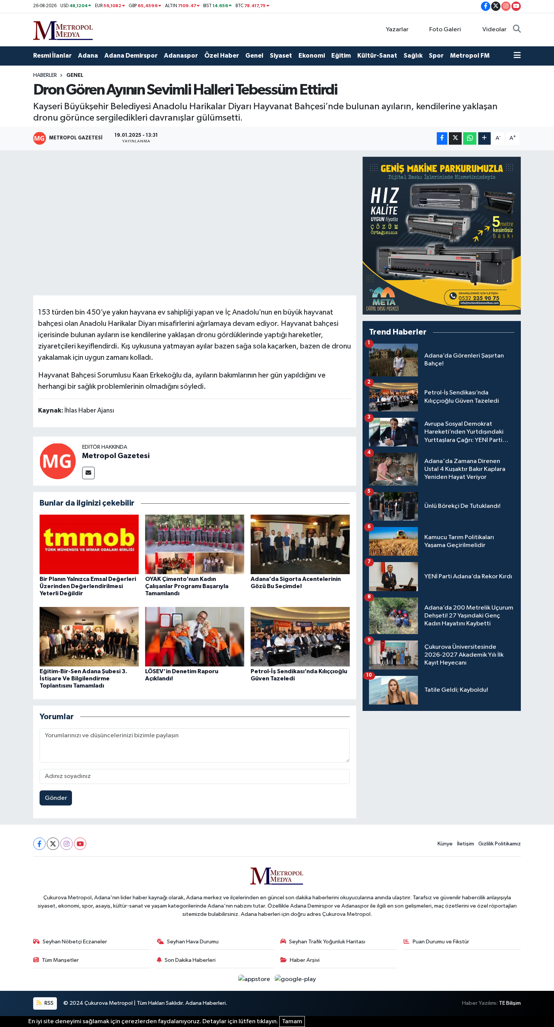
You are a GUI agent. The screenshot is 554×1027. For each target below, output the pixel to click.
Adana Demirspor (131, 55)
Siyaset (281, 55)
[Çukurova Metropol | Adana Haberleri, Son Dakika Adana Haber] (63, 29)
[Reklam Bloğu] (442, 235)
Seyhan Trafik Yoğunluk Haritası (327, 941)
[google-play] (295, 979)
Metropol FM (470, 55)
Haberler (45, 75)
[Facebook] (39, 843)
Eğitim (341, 55)
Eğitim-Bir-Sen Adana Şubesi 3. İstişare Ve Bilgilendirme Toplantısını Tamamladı (83, 678)
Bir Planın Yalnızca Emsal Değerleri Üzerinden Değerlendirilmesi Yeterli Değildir (88, 586)
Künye (445, 844)
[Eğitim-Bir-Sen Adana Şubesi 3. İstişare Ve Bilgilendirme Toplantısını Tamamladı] (89, 636)
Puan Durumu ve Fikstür (441, 941)
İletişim (465, 844)
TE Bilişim (510, 1003)
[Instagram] (66, 843)
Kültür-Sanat (377, 55)
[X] (53, 843)
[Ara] (517, 30)
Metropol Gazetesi (116, 456)
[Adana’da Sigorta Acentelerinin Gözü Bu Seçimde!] (300, 544)
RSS (48, 1003)
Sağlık (413, 55)
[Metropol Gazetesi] (58, 461)
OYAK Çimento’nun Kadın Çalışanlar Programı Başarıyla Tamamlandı (186, 586)
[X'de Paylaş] (455, 138)
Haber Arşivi (305, 960)
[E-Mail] (88, 473)
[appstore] (255, 979)
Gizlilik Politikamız (499, 844)
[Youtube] (80, 843)
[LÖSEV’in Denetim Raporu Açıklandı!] (194, 636)
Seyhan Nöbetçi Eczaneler (75, 941)
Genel (254, 55)
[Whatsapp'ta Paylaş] (469, 138)
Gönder (56, 798)
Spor (436, 55)
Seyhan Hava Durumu (193, 941)
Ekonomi (311, 55)
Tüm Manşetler (60, 960)
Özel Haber (221, 55)
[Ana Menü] (517, 56)
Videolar (494, 29)
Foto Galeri (445, 29)
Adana (88, 55)
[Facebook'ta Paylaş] (442, 138)
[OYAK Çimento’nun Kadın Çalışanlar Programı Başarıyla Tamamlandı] (194, 544)
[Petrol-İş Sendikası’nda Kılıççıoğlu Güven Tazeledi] (300, 636)
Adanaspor (181, 55)
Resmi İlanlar (52, 55)
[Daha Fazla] (484, 138)
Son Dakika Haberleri (190, 960)
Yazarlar (397, 29)
